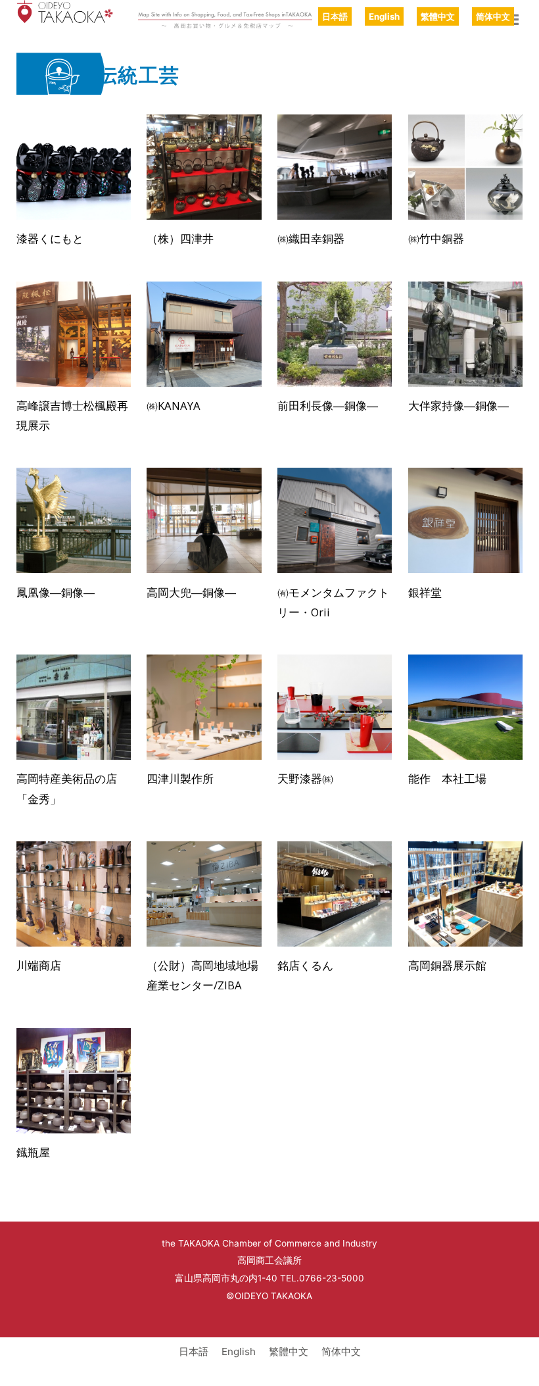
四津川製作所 (180, 778)
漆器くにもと (49, 238)
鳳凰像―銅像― (55, 592)
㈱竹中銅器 (436, 238)
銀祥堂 (425, 592)
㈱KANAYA (173, 405)
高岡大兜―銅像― (191, 592)
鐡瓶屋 (33, 1152)
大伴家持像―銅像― (458, 405)
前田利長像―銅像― (327, 405)
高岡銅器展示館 (447, 965)
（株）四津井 (180, 238)
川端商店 (38, 965)
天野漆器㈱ (305, 778)
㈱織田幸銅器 (310, 238)
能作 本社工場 (447, 778)
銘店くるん (305, 965)
